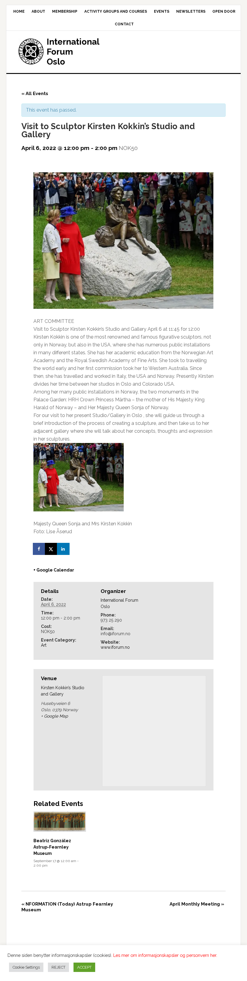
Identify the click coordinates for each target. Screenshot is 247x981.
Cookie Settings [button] (26, 967)
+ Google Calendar (53, 570)
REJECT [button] (58, 967)
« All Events (34, 93)
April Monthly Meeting (197, 904)
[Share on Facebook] (39, 549)
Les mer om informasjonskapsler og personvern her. (165, 955)
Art (43, 645)
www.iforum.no (115, 647)
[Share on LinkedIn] (64, 549)
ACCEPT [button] (84, 967)
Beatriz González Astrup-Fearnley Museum (52, 847)
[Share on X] (51, 549)
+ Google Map (54, 716)
